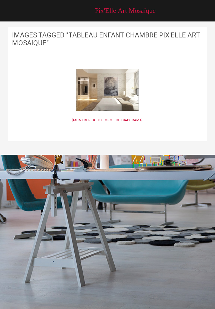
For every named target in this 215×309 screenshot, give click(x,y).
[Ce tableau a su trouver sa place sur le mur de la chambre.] (107, 90)
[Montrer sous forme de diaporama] (107, 120)
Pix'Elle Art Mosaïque (125, 10)
